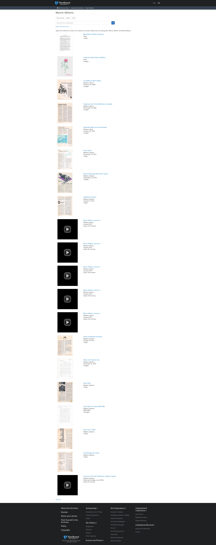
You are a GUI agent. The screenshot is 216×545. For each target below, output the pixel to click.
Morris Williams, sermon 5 (91, 244)
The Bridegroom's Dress (91, 453)
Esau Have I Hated (89, 430)
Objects (88, 533)
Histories (89, 530)
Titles (73, 18)
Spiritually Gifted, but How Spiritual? (95, 127)
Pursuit (113, 528)
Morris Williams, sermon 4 (91, 220)
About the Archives (69, 508)
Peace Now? (87, 150)
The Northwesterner (117, 531)
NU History (91, 523)
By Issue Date (60, 18)
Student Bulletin (116, 541)
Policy (63, 526)
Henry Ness (139, 514)
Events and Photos (95, 540)
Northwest (114, 534)
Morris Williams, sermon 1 (91, 267)
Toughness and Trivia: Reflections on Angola (97, 104)
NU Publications (118, 508)
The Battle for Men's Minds (92, 81)
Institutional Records (145, 525)
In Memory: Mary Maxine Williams (94, 57)
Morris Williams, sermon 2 (91, 313)
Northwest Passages (117, 525)
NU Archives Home (64, 8)
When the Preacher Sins (91, 360)
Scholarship (91, 508)
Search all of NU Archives (62, 26)
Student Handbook (117, 538)
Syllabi (88, 518)
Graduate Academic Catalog (120, 515)
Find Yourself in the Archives (69, 521)
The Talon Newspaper (118, 521)
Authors (68, 18)
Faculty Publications (92, 515)
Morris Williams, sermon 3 (91, 290)
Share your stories (69, 516)
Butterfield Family (141, 517)
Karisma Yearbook (116, 518)
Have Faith (86, 383)
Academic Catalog (117, 512)
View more (58, 499)
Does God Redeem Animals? (92, 337)
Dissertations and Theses (94, 512)
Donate (64, 512)
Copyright (65, 530)
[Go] (113, 23)
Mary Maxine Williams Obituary (93, 34)
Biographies (90, 526)
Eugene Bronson (141, 520)
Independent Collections (77, 8)
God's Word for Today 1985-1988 (94, 406)
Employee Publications (143, 529)
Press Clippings (91, 536)
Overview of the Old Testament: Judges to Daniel (99, 476)
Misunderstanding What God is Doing (95, 174)
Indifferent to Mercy (89, 197)
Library (138, 532)
